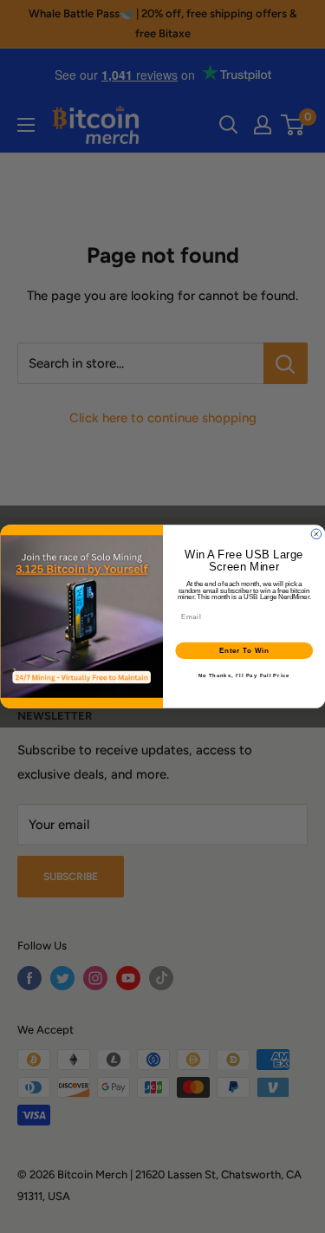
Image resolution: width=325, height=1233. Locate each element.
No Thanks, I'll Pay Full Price (243, 676)
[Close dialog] (316, 534)
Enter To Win (243, 650)
